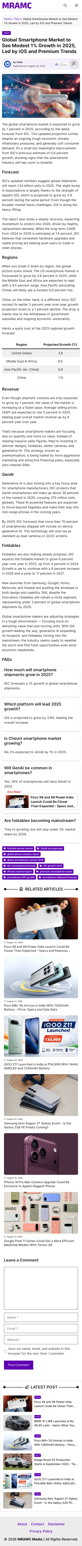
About (22, 1524)
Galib (19, 62)
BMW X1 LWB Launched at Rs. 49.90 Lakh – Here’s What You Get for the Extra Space (54, 1425)
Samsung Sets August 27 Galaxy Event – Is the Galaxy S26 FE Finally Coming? (37, 1125)
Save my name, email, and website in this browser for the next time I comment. (39, 1351)
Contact (37, 1524)
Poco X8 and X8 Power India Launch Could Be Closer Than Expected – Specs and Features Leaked (36, 951)
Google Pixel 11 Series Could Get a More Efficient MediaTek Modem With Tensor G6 (39, 1243)
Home (8, 19)
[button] (65, 5)
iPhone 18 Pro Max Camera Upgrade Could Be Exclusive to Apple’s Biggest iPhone (36, 1184)
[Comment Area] (74, 64)
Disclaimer (56, 1524)
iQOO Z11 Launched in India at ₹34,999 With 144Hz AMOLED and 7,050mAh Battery (41, 1066)
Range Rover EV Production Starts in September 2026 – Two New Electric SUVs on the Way (55, 1464)
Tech (17, 19)
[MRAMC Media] (17, 5)
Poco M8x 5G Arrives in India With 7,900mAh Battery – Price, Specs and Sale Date (36, 1007)
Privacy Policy (41, 1531)
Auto (37, 1417)
